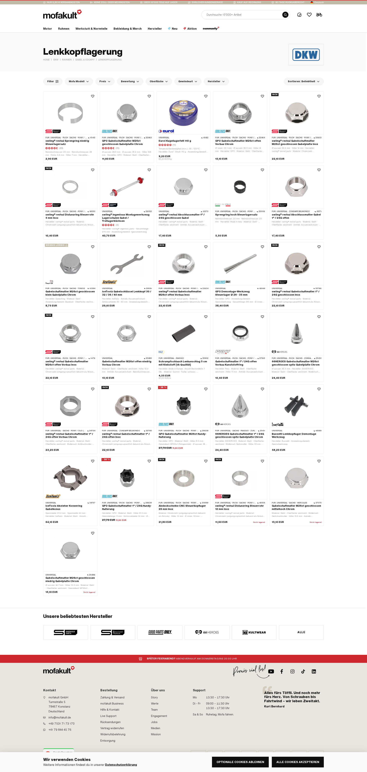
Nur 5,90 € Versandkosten (63, 2)
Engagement (159, 716)
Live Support (108, 716)
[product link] (70, 127)
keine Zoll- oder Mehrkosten (112, 2)
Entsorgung (107, 741)
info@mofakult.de (60, 717)
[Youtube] (271, 671)
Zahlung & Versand (112, 697)
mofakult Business (112, 703)
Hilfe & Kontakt (109, 710)
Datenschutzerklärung (121, 764)
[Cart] (319, 14)
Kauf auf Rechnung (249, 2)
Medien (155, 728)
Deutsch (319, 2)
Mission (156, 734)
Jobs (154, 722)
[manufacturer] (65, 632)
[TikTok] (303, 671)
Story (154, 697)
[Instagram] (292, 671)
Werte (154, 703)
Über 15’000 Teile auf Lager (160, 2)
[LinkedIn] (314, 671)
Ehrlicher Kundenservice (207, 2)
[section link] (211, 29)
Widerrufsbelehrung (112, 734)
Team (154, 710)
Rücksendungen (110, 722)
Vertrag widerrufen (112, 728)
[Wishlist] (309, 14)
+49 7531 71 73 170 (62, 724)
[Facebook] (282, 671)
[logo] (62, 14)
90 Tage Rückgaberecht (289, 2)
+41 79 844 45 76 (60, 730)
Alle (301, 632)
